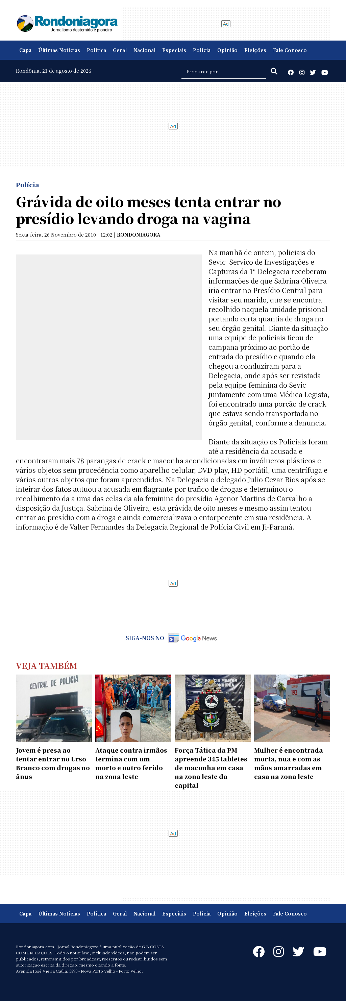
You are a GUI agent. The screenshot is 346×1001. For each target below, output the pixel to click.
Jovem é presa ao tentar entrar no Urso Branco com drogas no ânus (53, 763)
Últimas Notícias (59, 50)
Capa (25, 50)
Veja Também (46, 665)
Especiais (174, 50)
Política (96, 50)
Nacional (144, 50)
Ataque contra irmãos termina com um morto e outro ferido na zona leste (131, 763)
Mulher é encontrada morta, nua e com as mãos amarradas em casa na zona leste (288, 763)
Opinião (227, 50)
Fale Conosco (290, 50)
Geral (120, 50)
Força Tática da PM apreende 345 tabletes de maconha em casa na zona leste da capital (211, 767)
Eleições (255, 50)
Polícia (202, 50)
